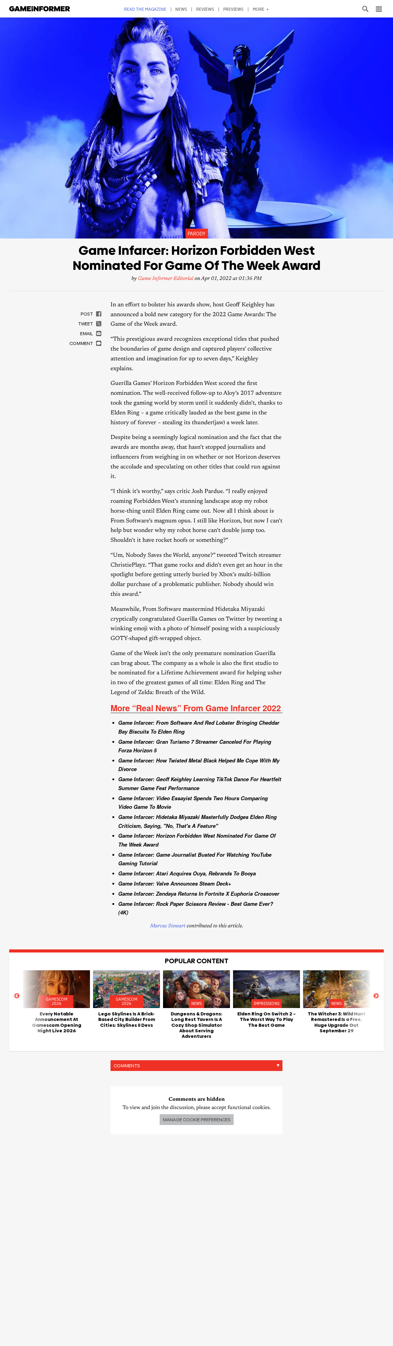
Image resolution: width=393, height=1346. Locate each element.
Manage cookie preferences (197, 1119)
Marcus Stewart (167, 926)
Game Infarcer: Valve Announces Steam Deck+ (174, 883)
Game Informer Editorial (165, 278)
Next (376, 996)
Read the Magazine (145, 9)
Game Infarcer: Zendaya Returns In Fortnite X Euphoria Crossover (198, 893)
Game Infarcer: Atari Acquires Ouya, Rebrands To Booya (187, 873)
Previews (233, 9)
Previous (17, 996)
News (181, 9)
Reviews (205, 9)
